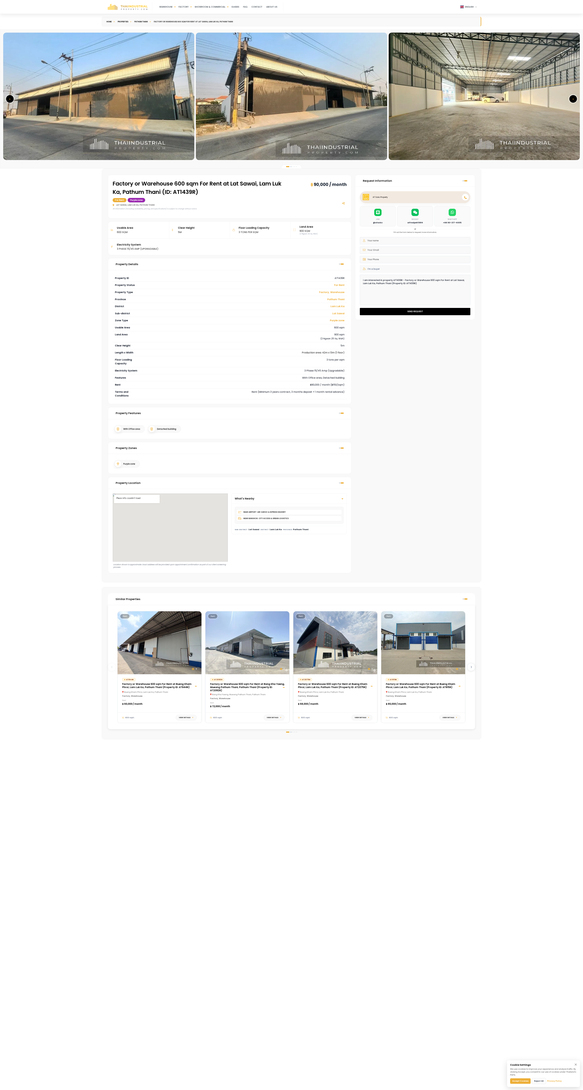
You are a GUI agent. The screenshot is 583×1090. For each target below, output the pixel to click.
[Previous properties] (112, 667)
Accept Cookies (520, 1081)
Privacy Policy (554, 1081)
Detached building (166, 429)
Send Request (415, 311)
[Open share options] (343, 203)
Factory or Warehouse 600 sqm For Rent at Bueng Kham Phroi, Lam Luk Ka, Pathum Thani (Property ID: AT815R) (420, 685)
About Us (271, 6)
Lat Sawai (338, 313)
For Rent (339, 285)
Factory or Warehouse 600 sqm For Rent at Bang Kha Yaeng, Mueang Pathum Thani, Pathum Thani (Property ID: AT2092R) (247, 687)
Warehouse (165, 6)
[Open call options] (465, 197)
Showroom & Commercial (210, 6)
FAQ (245, 6)
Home (109, 21)
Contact (256, 6)
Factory (184, 6)
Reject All (539, 1081)
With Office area (131, 429)
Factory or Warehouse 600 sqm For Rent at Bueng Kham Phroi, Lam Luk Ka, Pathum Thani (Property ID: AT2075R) (332, 685)
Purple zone (337, 320)
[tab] (287, 166)
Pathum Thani (141, 21)
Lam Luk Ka (337, 306)
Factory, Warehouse (331, 292)
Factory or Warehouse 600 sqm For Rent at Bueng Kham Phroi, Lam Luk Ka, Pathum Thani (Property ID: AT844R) (156, 685)
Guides (235, 6)
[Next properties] (471, 667)
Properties (123, 21)
